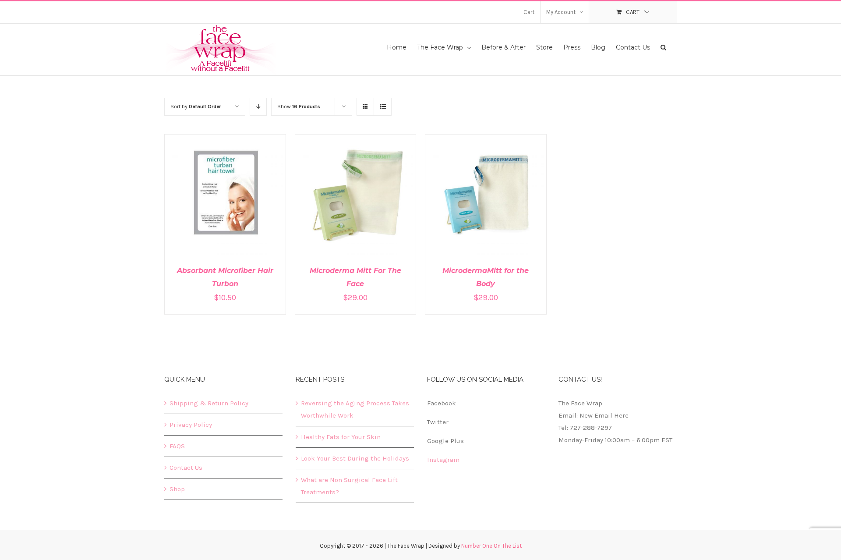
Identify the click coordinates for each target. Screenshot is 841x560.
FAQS (177, 446)
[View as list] (382, 106)
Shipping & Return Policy (209, 403)
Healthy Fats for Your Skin (341, 437)
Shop (177, 489)
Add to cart (207, 196)
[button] (663, 47)
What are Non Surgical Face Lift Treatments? (349, 486)
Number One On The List (491, 545)
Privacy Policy (191, 425)
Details (250, 196)
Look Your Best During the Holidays (355, 458)
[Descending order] (258, 107)
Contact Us (186, 467)
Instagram (443, 460)
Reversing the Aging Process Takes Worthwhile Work (355, 409)
